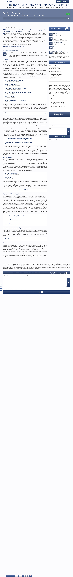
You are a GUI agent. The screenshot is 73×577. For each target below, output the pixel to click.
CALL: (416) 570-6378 (59, 62)
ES (57, 272)
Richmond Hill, (52, 59)
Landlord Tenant (17, 7)
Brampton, (62, 57)
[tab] (25, 81)
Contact (63, 7)
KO (51, 273)
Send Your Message (58, 136)
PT (54, 273)
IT (50, 273)
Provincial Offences (44, 7)
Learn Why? (50, 142)
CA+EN (53, 272)
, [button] (14, 80)
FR (60, 272)
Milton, (54, 57)
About (10, 7)
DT (56, 272)
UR (61, 273)
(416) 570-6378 (28, 44)
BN (51, 272)
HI (64, 272)
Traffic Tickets (34, 7)
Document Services (55, 7)
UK (60, 273)
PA (53, 273)
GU (61, 272)
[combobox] (36, 288)
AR (50, 272)
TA (57, 273)
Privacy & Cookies (61, 297)
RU (56, 273)
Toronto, (51, 57)
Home (7, 7)
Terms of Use (68, 297)
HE (63, 272)
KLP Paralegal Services (18, 41)
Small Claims (26, 7)
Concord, (58, 57)
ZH (64, 273)
